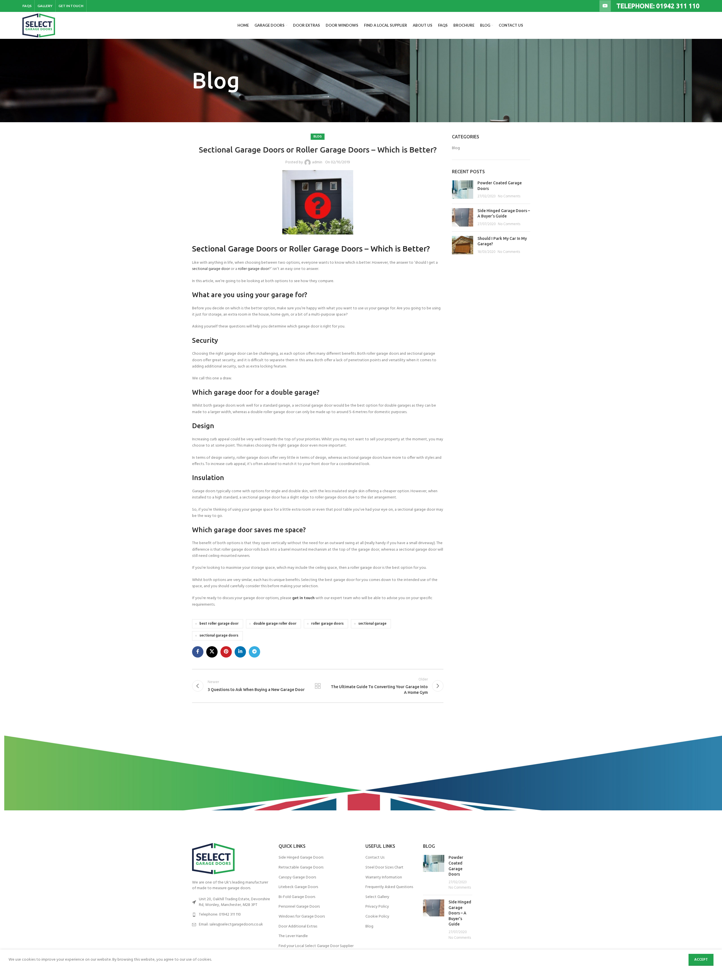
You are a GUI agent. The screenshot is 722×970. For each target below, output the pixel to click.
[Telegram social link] (254, 652)
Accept (701, 960)
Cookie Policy (377, 917)
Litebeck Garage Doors (298, 887)
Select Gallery (377, 897)
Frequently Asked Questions (389, 887)
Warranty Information (383, 877)
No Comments (509, 196)
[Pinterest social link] (226, 652)
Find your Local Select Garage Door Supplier (316, 946)
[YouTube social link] (605, 6)
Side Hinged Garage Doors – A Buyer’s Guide (460, 913)
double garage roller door (274, 624)
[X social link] (212, 652)
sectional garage (372, 624)
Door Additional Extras (298, 926)
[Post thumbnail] (462, 189)
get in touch (303, 598)
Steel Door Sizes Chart (384, 867)
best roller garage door (219, 624)
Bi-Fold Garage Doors (297, 897)
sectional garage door (211, 269)
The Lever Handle (293, 936)
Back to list (317, 686)
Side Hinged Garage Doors (301, 858)
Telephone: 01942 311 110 (220, 914)
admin (317, 162)
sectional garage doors (218, 636)
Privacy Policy (377, 907)
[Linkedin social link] (240, 652)
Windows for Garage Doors (302, 917)
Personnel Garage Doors (299, 907)
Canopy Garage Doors (297, 877)
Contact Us (374, 858)
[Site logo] (38, 25)
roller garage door (253, 269)
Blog (317, 136)
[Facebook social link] (197, 652)
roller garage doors (327, 624)
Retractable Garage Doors (301, 867)
